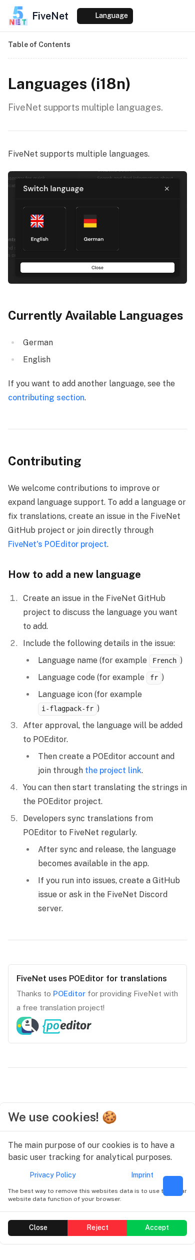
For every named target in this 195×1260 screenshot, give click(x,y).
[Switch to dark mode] (144, 16)
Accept (157, 1227)
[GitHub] (163, 16)
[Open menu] (182, 16)
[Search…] (66, 16)
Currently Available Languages (96, 315)
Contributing (45, 461)
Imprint (142, 1175)
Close (38, 1227)
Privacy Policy (53, 1175)
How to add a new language (74, 574)
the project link (113, 770)
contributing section (46, 397)
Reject (97, 1227)
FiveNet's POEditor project (57, 544)
